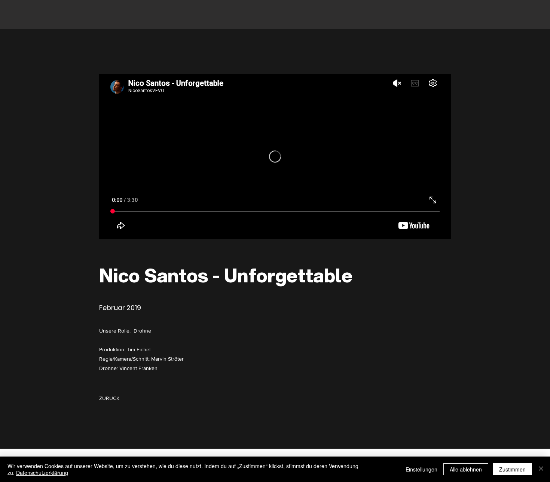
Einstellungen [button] (421, 469)
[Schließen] (541, 469)
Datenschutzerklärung (42, 472)
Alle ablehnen (466, 469)
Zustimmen (512, 469)
